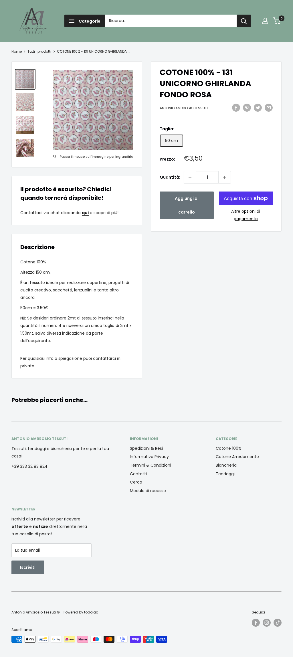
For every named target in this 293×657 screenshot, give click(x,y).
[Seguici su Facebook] (256, 623)
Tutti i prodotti (39, 51)
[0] (276, 20)
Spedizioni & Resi (146, 448)
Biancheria (226, 465)
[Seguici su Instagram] (267, 623)
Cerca (136, 482)
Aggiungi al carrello (187, 205)
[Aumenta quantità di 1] (225, 177)
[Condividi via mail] (269, 108)
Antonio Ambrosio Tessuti (184, 108)
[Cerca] (244, 21)
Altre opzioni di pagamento (245, 215)
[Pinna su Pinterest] (247, 108)
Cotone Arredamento (237, 456)
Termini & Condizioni (150, 465)
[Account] (265, 21)
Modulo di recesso (148, 491)
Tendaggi (225, 474)
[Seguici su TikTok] (278, 623)
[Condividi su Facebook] (236, 108)
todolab (91, 612)
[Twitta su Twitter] (258, 108)
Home (16, 51)
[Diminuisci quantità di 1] (190, 177)
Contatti (138, 474)
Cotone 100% (228, 448)
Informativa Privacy (149, 456)
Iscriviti (27, 567)
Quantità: (170, 177)
